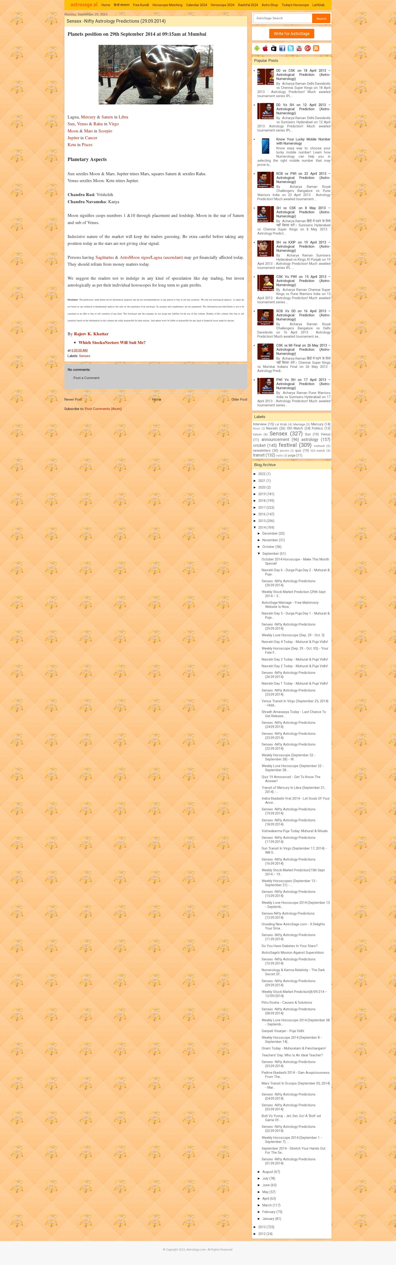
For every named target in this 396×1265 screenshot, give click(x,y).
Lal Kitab (319, 5)
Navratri (272, 428)
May (266, 1192)
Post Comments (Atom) (103, 409)
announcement (275, 439)
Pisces (87, 144)
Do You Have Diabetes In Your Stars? (290, 946)
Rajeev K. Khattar (91, 334)
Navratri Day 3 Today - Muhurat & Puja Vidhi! (295, 659)
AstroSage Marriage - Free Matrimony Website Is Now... (290, 605)
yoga (291, 455)
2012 (262, 1234)
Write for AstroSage (292, 33)
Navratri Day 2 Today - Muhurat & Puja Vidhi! (295, 666)
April (266, 1199)
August (268, 1172)
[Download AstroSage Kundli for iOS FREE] (265, 51)
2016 (262, 514)
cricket (259, 445)
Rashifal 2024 (248, 5)
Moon (73, 131)
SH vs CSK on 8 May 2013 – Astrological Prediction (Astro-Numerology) (303, 212)
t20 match (318, 450)
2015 (262, 521)
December (270, 533)
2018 (262, 501)
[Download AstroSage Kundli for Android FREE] (257, 51)
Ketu (72, 144)
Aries (124, 257)
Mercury (88, 117)
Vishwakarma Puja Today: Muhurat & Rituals (295, 831)
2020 (262, 487)
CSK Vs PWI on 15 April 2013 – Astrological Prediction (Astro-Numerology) (303, 281)
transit (259, 455)
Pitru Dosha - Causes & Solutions (287, 1002)
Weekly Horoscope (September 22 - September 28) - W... (289, 757)
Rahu (98, 123)
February (269, 1212)
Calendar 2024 (196, 5)
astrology (309, 439)
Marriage (299, 424)
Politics (317, 428)
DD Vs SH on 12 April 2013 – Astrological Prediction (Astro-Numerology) (303, 109)
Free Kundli (141, 5)
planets (284, 450)
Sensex (84, 356)
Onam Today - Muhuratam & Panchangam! (294, 1048)
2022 (262, 474)
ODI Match (295, 428)
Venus (82, 123)
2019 (262, 494)
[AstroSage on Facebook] (282, 51)
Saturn (107, 117)
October (268, 547)
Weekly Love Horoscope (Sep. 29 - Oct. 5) (293, 635)
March (267, 1205)
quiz (298, 450)
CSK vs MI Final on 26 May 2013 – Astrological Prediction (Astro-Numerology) (303, 349)
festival (288, 445)
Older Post (239, 399)
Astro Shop (270, 5)
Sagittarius (105, 257)
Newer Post (73, 399)
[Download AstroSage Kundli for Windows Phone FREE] (274, 51)
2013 (262, 1227)
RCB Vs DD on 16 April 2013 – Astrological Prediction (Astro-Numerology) (303, 315)
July (265, 1178)
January (268, 1219)
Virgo (114, 123)
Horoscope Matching (167, 5)
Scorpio (105, 131)
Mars (88, 131)
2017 (262, 507)
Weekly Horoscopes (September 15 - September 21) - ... (289, 883)
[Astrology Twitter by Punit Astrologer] (290, 51)
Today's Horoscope (295, 5)
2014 (262, 527)
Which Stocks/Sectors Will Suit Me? (112, 342)
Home (106, 5)
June (266, 1185)
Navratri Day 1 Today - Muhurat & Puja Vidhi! (295, 683)
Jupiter (73, 137)
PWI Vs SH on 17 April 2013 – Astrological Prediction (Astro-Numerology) (303, 384)
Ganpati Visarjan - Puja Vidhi (283, 1031)
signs (145, 257)
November (270, 540)
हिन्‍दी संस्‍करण (121, 5)
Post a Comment (86, 378)
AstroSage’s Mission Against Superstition (293, 953)
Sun (71, 123)
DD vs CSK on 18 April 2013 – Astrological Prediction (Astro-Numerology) (303, 74)
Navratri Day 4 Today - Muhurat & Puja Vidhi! (295, 642)
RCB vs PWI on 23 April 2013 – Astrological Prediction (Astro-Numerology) (303, 178)
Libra (123, 117)
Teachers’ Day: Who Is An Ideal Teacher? (292, 1055)
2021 (262, 481)
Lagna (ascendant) (167, 257)
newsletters (262, 450)
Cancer (90, 137)
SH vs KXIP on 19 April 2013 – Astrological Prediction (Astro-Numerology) (303, 246)
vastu (279, 455)
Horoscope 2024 (222, 5)
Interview (260, 424)
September (271, 554)
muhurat (319, 446)
